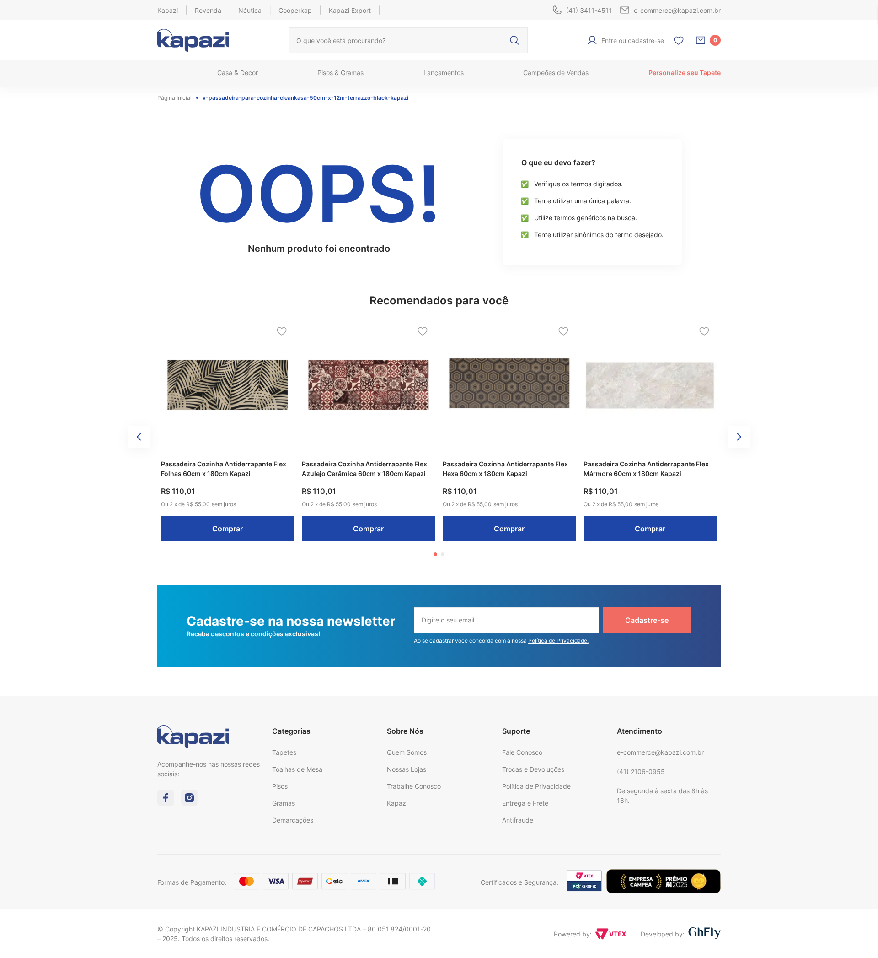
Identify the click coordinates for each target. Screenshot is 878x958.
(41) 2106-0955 (641, 771)
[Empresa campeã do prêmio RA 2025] (663, 890)
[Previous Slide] (139, 437)
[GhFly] (704, 933)
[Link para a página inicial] (176, 98)
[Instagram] (189, 803)
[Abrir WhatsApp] (855, 935)
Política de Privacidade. (558, 640)
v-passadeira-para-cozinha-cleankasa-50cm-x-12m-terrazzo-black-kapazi (305, 97)
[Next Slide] (739, 437)
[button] (435, 554)
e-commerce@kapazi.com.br (660, 752)
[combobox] (408, 40)
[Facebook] (165, 803)
